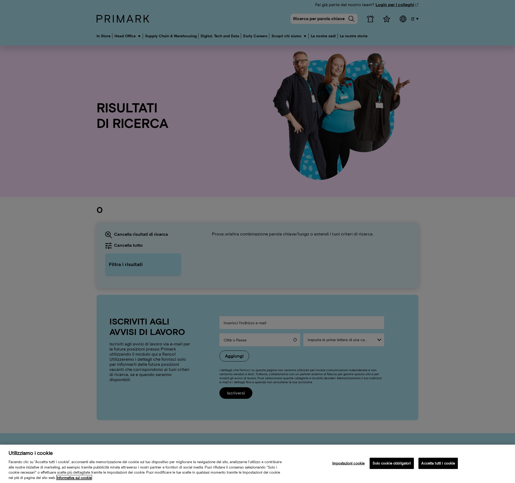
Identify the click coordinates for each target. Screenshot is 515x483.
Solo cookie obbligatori (392, 463)
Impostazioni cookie (348, 463)
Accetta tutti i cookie (438, 463)
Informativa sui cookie (74, 477)
